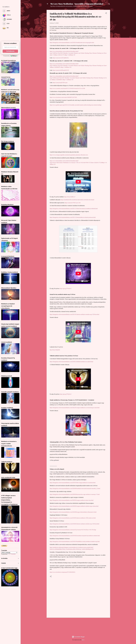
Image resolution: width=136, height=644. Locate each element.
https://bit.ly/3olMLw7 (69, 196)
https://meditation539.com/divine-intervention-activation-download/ (77, 199)
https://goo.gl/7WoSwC (66, 288)
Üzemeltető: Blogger (79, 636)
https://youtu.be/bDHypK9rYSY (61, 70)
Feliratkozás (10, 51)
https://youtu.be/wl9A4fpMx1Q (60, 57)
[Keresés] (109, 4)
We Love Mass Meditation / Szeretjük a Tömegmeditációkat (76, 4)
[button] (106, 13)
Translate (13, 554)
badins (83, 639)
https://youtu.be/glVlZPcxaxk (60, 82)
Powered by (6, 55)
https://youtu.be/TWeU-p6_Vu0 (72, 202)
